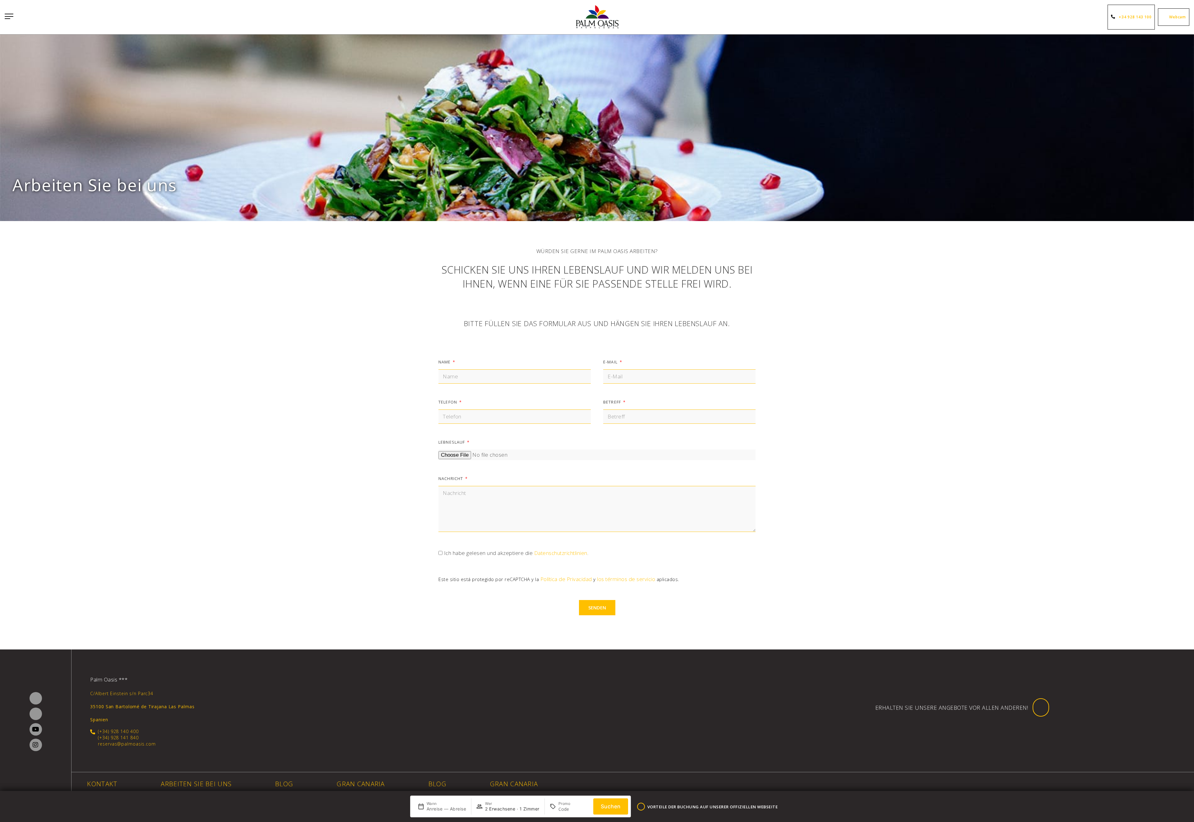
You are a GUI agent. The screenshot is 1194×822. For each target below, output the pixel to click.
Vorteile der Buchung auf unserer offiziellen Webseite (712, 807)
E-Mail (611, 362)
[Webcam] (1164, 17)
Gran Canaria (361, 783)
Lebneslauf (452, 442)
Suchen (611, 806)
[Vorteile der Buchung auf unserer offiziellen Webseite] (641, 806)
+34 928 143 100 (1135, 17)
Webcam (1177, 17)
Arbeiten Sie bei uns (196, 783)
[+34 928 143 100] (1114, 17)
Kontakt (102, 783)
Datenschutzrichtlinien (560, 552)
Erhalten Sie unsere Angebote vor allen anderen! (951, 707)
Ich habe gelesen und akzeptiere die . (516, 552)
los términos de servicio (626, 579)
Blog (284, 783)
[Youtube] (36, 729)
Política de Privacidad (566, 579)
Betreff (612, 402)
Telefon (448, 402)
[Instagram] (36, 745)
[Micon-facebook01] (36, 698)
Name (445, 362)
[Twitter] (36, 714)
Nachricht (451, 478)
